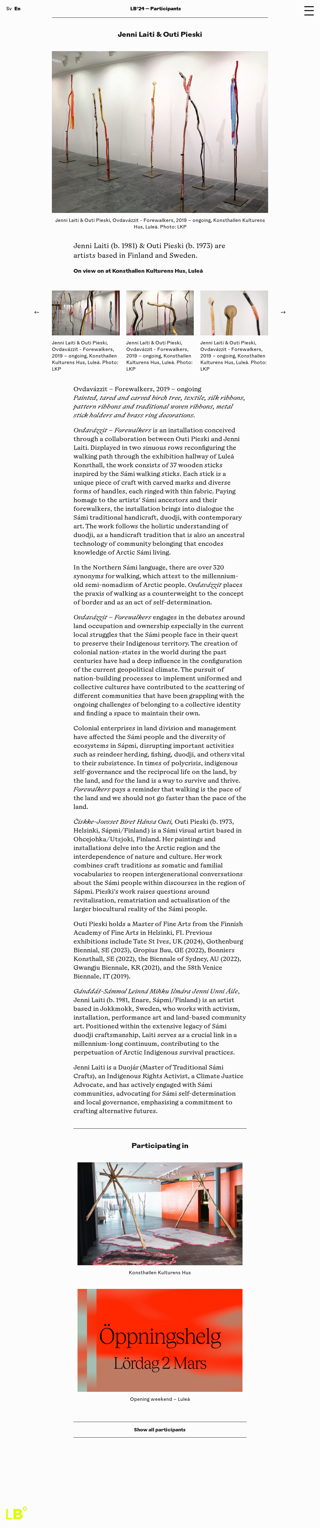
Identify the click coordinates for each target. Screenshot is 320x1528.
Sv (9, 9)
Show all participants (160, 1430)
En (17, 9)
